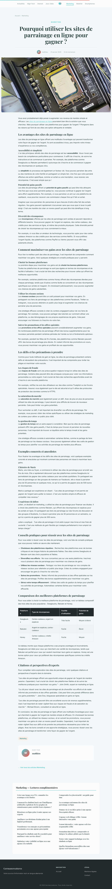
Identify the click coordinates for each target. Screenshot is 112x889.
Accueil (17, 16)
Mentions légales (90, 871)
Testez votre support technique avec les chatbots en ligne (74, 840)
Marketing (70, 4)
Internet (40, 4)
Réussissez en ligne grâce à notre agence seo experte (34, 813)
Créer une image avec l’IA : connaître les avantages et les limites (32, 796)
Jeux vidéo (50, 4)
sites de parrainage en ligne (40, 121)
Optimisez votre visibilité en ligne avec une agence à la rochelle (33, 842)
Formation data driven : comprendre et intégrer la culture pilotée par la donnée (74, 832)
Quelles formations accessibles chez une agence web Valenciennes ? (74, 847)
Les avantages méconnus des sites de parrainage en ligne (73, 803)
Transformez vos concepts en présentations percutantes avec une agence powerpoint (33, 828)
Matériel (79, 4)
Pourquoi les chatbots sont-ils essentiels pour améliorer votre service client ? (34, 835)
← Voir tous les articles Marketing (31, 767)
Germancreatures (13, 868)
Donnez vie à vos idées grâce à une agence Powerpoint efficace (75, 811)
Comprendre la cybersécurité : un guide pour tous (76, 796)
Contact (87, 875)
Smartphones (90, 4)
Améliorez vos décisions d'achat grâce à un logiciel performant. (33, 820)
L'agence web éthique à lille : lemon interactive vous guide (72, 818)
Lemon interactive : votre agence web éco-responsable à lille (75, 825)
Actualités (21, 4)
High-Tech (31, 4)
